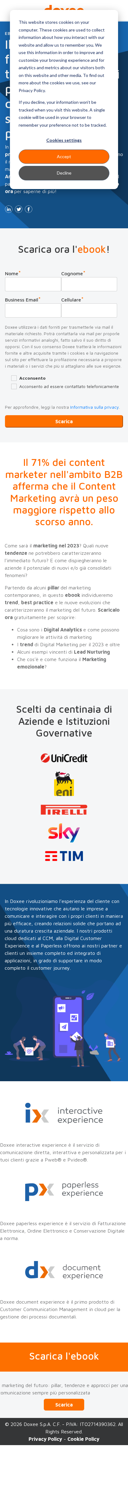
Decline (64, 172)
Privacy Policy (45, 1439)
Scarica (64, 1404)
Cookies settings (64, 140)
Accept (64, 156)
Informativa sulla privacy (94, 407)
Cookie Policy (83, 1439)
